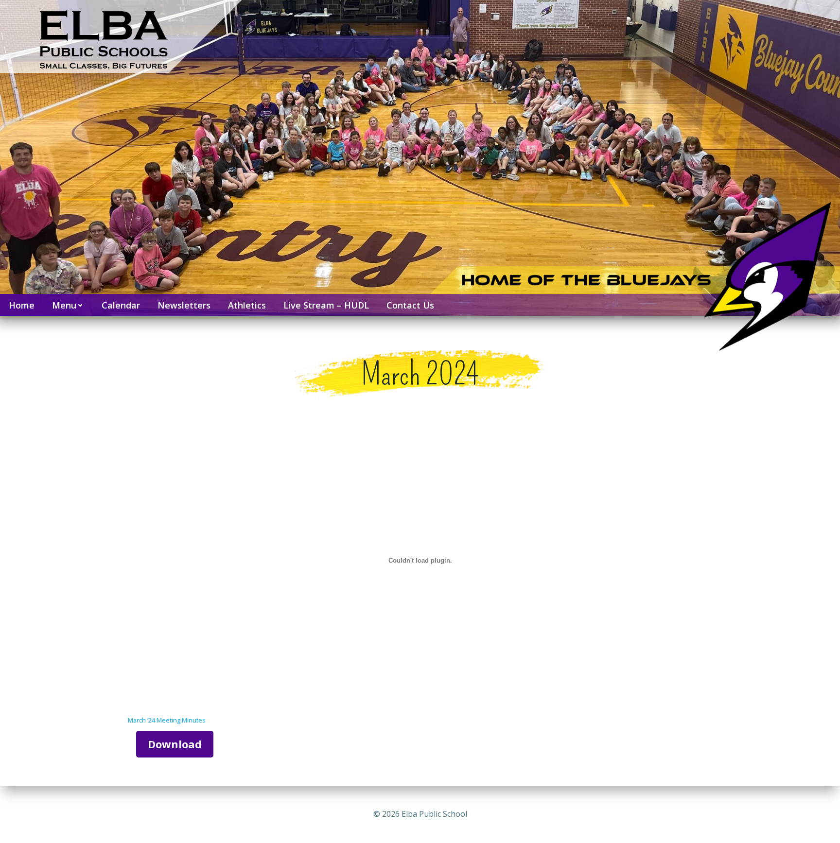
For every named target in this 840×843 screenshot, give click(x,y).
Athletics (247, 305)
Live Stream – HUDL (326, 305)
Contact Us (410, 305)
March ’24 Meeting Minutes (167, 720)
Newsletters (184, 305)
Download (175, 744)
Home (22, 305)
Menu (64, 305)
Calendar (121, 305)
